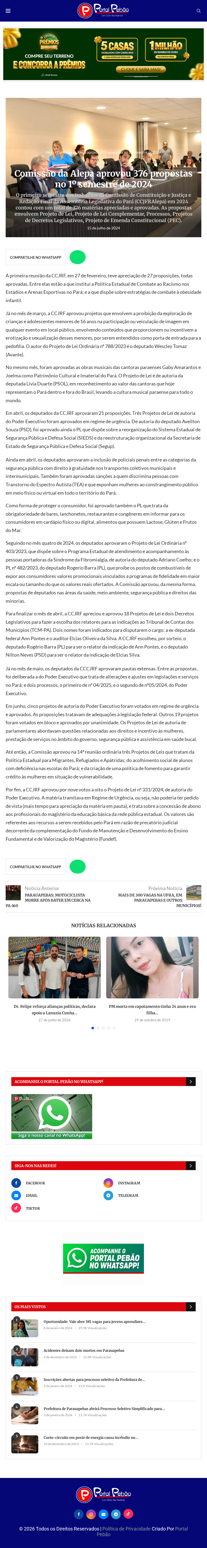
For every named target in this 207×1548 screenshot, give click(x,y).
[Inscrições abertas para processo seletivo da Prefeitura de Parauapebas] (24, 1386)
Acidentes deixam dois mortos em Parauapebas (84, 1350)
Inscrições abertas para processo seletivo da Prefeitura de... (94, 1379)
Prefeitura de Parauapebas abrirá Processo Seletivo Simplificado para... (104, 1408)
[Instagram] (91, 1514)
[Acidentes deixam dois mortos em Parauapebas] (24, 1357)
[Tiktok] (128, 1514)
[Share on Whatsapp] (78, 257)
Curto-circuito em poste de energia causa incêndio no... (91, 1437)
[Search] (198, 11)
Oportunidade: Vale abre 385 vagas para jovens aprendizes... (95, 1321)
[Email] (103, 1514)
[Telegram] (116, 1514)
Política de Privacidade (127, 1529)
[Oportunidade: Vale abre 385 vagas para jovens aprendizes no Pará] (24, 1328)
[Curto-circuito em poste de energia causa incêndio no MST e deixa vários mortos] (24, 1444)
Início (50, 152)
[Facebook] (79, 1514)
